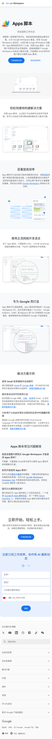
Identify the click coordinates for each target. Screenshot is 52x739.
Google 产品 (29, 734)
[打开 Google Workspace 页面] (15, 3)
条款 (10, 734)
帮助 (37, 734)
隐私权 (4, 734)
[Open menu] (3, 3)
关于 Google (18, 734)
